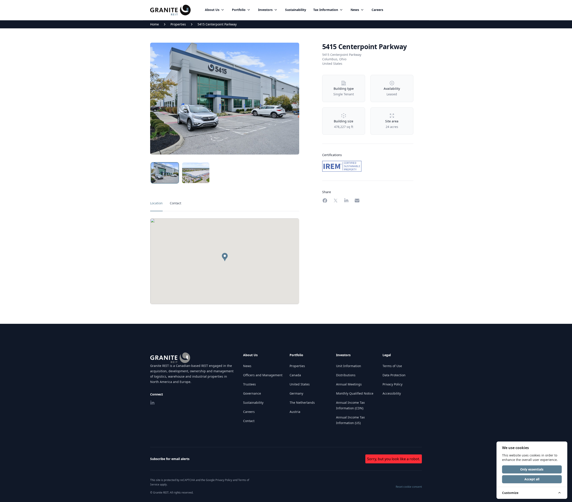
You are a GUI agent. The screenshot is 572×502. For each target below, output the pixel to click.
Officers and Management (262, 375)
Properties (178, 24)
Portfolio (239, 10)
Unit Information (348, 366)
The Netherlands (302, 402)
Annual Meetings (349, 384)
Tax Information (325, 10)
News (355, 10)
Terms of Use (392, 366)
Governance (252, 393)
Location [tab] (156, 203)
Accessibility (392, 393)
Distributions (345, 375)
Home (154, 24)
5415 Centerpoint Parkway (217, 24)
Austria (295, 412)
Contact (248, 421)
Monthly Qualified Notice (354, 393)
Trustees (249, 384)
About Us (212, 10)
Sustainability (295, 10)
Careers (377, 10)
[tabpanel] (224, 261)
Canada (295, 375)
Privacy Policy (392, 384)
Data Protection (394, 375)
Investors (265, 10)
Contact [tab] (175, 203)
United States (300, 384)
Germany (296, 393)
